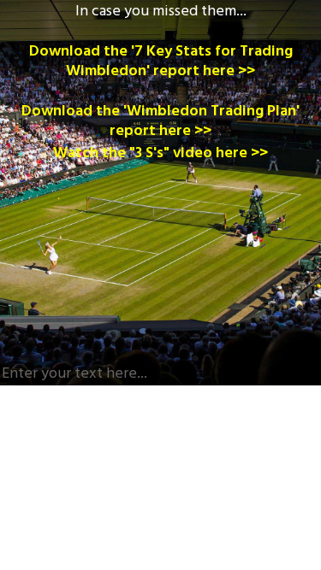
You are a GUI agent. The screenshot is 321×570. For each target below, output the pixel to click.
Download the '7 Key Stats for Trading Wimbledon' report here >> (161, 61)
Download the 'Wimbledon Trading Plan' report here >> (160, 121)
